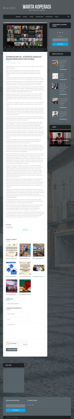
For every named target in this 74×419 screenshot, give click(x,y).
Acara (56, 16)
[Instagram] (62, 32)
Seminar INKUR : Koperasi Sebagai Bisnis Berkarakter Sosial (30, 50)
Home (7, 50)
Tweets (6, 370)
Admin (19, 62)
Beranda (18, 16)
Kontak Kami (49, 16)
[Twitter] (60, 32)
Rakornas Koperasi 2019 (12, 258)
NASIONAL (9, 227)
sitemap (15, 417)
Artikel (25, 16)
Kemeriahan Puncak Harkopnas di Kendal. (44, 276)
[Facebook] (57, 32)
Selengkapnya (63, 69)
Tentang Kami (39, 16)
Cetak (25, 229)
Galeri (31, 16)
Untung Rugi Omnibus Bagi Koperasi (28, 294)
